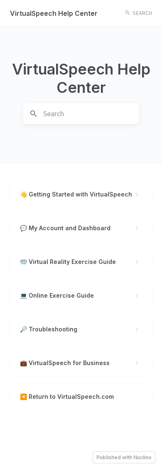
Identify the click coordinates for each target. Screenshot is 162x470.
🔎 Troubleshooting (48, 329)
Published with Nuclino (124, 457)
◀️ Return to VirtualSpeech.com (67, 396)
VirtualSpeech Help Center (54, 13)
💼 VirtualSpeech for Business (65, 362)
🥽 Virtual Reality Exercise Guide (68, 261)
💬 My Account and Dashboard (65, 227)
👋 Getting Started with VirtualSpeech (76, 194)
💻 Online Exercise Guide (57, 295)
